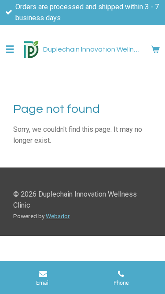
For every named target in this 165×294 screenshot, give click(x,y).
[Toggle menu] (9, 49)
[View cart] (155, 49)
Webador (58, 216)
